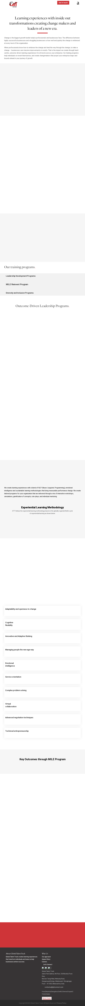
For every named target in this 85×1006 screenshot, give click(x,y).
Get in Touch (47, 998)
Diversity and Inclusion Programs (20, 293)
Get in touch (63, 2)
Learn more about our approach (43, 527)
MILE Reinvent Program (17, 284)
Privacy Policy (61, 1003)
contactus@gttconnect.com (54, 987)
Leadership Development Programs (21, 276)
